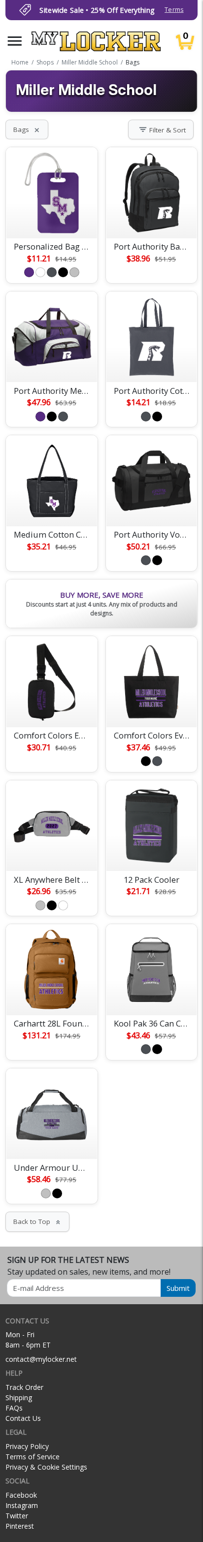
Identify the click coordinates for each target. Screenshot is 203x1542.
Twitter (16, 1515)
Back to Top (37, 1221)
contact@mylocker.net (41, 1359)
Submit (178, 1288)
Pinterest (19, 1526)
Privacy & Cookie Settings (46, 1467)
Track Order (24, 1387)
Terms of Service (32, 1456)
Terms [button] (174, 9)
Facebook (21, 1495)
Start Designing (52, 219)
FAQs (14, 1408)
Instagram (21, 1505)
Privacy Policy (27, 1446)
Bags (26, 129)
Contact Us (23, 1418)
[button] (14, 41)
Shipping (18, 1397)
